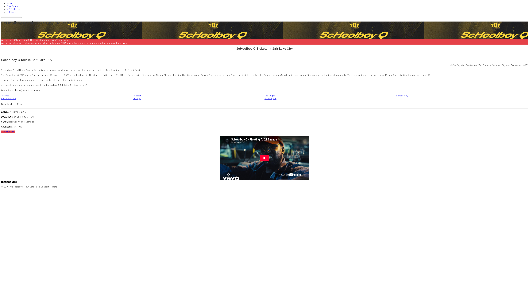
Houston (137, 96)
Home (10, 3)
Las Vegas (269, 96)
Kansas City (402, 96)
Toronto (5, 96)
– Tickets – (12, 12)
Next (14, 182)
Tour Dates (12, 6)
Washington (270, 98)
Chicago (137, 98)
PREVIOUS (6, 182)
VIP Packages (14, 9)
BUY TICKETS (8, 132)
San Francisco (8, 98)
